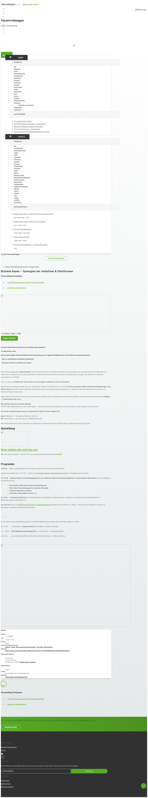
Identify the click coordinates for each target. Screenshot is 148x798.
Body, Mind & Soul (19, 150)
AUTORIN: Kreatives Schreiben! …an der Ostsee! (30, 124)
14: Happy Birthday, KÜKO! (23, 121)
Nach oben (143, 791)
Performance (18, 182)
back (3, 684)
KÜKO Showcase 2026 (21, 237)
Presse (16, 96)
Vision (3, 750)
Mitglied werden (11, 727)
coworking (11, 32)
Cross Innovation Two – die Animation (27, 129)
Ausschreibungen (19, 73)
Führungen (17, 159)
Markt (16, 171)
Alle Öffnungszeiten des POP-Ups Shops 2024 (25, 283)
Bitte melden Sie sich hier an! (19, 449)
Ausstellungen (18, 148)
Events (21, 137)
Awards (4, 747)
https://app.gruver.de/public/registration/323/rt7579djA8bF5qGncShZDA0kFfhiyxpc (37, 651)
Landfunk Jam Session (16, 288)
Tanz (15, 195)
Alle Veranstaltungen (56, 258)
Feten (13, 647)
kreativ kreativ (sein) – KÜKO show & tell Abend (29, 221)
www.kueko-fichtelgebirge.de (16, 677)
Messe (16, 173)
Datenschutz (6, 784)
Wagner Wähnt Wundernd (22, 229)
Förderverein (12, 747)
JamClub (17, 162)
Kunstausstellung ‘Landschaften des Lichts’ (52, 473)
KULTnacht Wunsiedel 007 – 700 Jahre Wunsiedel (30, 245)
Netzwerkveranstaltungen (26, 647)
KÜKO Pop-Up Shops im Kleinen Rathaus (35, 505)
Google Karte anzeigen (28, 662)
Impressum (5, 780)
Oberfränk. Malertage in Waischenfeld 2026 (28, 126)
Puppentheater (18, 184)
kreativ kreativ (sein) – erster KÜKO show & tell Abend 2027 (33, 214)
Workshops (17, 109)
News (20, 57)
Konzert (16, 85)
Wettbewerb (18, 107)
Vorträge (39, 647)
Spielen (16, 193)
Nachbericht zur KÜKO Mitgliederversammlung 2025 (31, 132)
